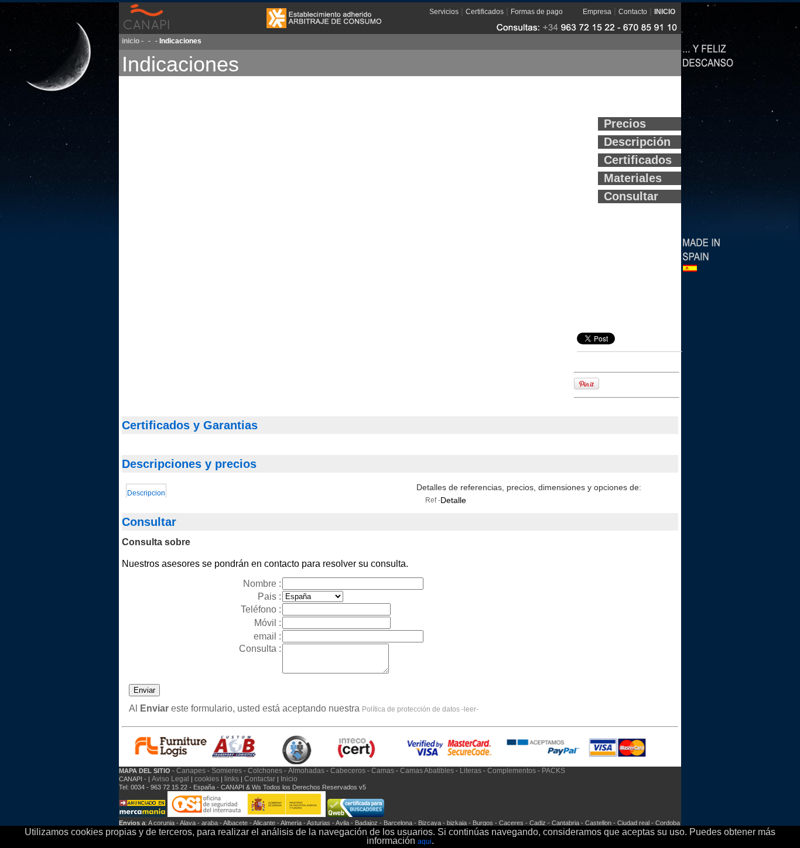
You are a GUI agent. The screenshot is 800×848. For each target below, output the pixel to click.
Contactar (260, 779)
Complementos (511, 771)
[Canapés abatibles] (355, 815)
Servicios (444, 12)
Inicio (289, 779)
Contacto (632, 12)
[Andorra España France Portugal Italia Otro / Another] (312, 596)
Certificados (485, 12)
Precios (625, 123)
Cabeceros (347, 771)
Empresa (597, 12)
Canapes (191, 771)
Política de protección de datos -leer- (420, 709)
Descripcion (146, 493)
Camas (382, 771)
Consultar (631, 196)
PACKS (553, 771)
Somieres (226, 771)
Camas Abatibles (427, 771)
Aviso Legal (171, 779)
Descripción (637, 141)
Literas (470, 771)
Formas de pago (537, 12)
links (231, 779)
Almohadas (306, 771)
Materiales (633, 178)
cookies (206, 779)
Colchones (265, 771)
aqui (425, 841)
